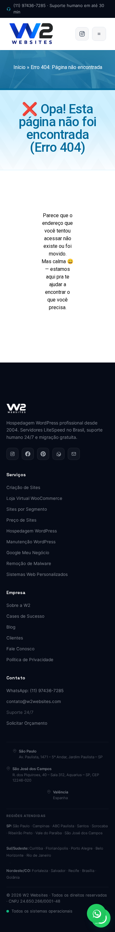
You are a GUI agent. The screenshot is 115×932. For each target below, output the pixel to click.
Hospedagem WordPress (31, 530)
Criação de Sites (23, 487)
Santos (83, 826)
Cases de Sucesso (25, 616)
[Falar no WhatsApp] (96, 913)
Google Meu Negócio (27, 552)
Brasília (88, 870)
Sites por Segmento (26, 509)
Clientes (14, 637)
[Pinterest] (43, 454)
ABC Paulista (63, 826)
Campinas (41, 826)
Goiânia (12, 877)
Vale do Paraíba (48, 833)
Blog (10, 627)
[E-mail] (74, 454)
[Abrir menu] (99, 34)
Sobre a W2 (18, 605)
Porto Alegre (82, 848)
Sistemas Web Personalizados (37, 574)
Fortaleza (40, 870)
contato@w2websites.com (33, 701)
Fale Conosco (20, 648)
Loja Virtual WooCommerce (34, 498)
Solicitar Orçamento (26, 723)
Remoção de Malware (28, 563)
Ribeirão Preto (20, 833)
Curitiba (36, 848)
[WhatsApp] (58, 454)
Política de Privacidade (29, 659)
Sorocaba (100, 826)
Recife (73, 870)
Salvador (58, 870)
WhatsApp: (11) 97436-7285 (35, 690)
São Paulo (21, 826)
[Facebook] (28, 454)
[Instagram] (12, 454)
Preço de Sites (21, 520)
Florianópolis (57, 848)
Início (19, 67)
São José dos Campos (84, 833)
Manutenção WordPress (31, 541)
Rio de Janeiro (39, 855)
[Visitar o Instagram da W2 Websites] (82, 34)
